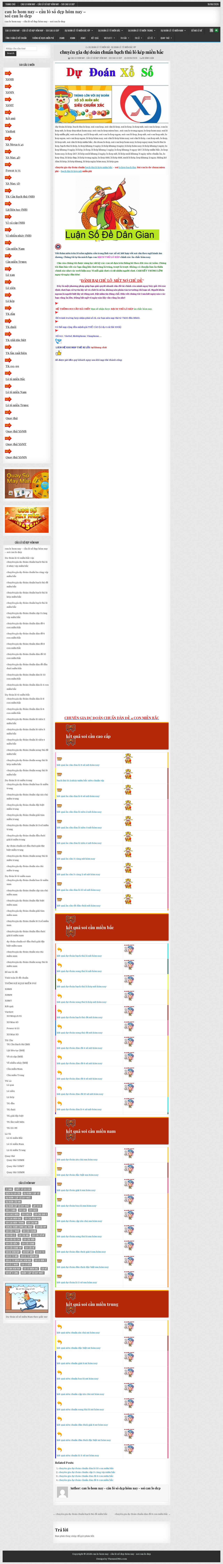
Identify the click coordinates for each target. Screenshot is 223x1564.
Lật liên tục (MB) (16, 209)
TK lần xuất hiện (16, 353)
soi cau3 (33, 1210)
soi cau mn (32, 1222)
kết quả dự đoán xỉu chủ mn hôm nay (77, 1159)
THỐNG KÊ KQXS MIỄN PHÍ (43, 38)
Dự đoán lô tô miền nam (172, 30)
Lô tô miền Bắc (15, 379)
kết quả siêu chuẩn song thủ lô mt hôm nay (80, 1409)
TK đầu (10, 314)
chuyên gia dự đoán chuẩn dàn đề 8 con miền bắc (86, 1480)
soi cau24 (26, 1214)
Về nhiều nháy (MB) (18, 235)
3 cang (9, 1189)
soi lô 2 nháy (12, 1264)
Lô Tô (150, 38)
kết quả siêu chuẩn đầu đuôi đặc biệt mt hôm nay (84, 1440)
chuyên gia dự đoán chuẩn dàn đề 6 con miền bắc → (143, 1514)
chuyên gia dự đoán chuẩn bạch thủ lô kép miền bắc (112, 52)
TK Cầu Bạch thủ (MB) (20, 196)
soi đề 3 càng (12, 1273)
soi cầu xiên (28, 1239)
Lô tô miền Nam (16, 392)
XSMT (83, 38)
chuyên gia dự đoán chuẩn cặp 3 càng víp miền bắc (87, 1472)
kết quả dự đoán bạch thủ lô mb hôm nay (79, 956)
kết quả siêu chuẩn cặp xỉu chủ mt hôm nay (80, 1394)
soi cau (22, 1210)
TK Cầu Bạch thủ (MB (18, 1044)
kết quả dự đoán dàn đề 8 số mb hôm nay (79, 1078)
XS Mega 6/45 (15, 144)
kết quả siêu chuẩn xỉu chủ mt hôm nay (78, 1332)
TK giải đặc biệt (16, 340)
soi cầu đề (29, 1247)
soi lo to (40, 1252)
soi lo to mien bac (29, 1256)
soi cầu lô (10, 1235)
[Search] (211, 30)
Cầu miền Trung (16, 262)
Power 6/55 (13, 170)
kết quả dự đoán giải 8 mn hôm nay (76, 1190)
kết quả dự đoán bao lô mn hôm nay (76, 1205)
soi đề (44, 1268)
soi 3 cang (11, 1210)
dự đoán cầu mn (13, 1201)
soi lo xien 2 (40, 1260)
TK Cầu (123, 38)
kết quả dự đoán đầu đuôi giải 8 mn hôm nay (81, 1251)
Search (10, 53)
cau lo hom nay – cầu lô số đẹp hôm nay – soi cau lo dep (48, 4)
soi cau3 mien (12, 1214)
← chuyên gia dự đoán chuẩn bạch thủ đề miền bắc (80, 1514)
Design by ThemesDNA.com (111, 1559)
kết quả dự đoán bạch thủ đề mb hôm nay (79, 1017)
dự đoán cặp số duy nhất (18, 1206)
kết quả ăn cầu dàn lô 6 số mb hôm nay (78, 765)
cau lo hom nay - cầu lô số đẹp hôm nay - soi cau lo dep (96, 57)
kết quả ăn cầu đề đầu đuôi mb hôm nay (79, 905)
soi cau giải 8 (40, 1214)
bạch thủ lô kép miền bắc (99, 167)
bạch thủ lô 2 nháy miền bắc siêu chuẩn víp (80, 780)
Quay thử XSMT (16, 444)
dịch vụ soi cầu (13, 1193)
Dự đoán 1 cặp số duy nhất (18, 1197)
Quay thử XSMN (16, 457)
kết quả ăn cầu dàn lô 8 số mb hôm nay (78, 796)
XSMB (61, 38)
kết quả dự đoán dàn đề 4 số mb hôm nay (79, 1048)
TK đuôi (11, 327)
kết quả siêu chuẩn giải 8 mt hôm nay (77, 1363)
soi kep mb (28, 1252)
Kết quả (94, 38)
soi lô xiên (26, 1264)
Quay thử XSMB (16, 431)
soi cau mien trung (15, 1222)
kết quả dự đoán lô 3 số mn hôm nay (77, 1282)
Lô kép (10, 301)
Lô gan (10, 275)
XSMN (72, 38)
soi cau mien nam (33, 1218)
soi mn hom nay (13, 1268)
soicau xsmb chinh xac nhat (19, 1227)
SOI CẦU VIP (41, 1227)
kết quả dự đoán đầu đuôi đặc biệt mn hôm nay (83, 1267)
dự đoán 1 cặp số (31, 1193)
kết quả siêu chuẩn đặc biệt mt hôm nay (79, 1348)
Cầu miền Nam (15, 248)
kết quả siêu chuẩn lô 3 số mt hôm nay (78, 1455)
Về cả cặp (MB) (15, 222)
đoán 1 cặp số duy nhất (32, 1273)
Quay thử (165, 38)
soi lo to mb (12, 1256)
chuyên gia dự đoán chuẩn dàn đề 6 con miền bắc (86, 1476)
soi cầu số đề (38, 1235)
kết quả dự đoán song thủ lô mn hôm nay (79, 1236)
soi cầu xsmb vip (14, 1247)
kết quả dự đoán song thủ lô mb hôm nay (79, 971)
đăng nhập (71, 1536)
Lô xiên (11, 288)
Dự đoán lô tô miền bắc (109, 30)
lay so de (37, 1206)
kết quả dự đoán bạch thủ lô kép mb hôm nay (81, 986)
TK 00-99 (12, 366)
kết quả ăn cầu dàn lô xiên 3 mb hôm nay (79, 827)
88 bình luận (148, 57)
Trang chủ (10, 4)
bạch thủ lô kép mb (71, 171)
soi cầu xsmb (28, 1243)
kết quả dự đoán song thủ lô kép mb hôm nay (81, 1002)
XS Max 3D (13, 183)
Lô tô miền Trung (17, 405)
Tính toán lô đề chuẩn (15, 38)
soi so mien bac (31, 1268)
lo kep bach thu (127, 167)
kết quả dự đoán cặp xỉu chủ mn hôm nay (79, 1221)
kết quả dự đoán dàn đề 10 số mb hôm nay (80, 1094)
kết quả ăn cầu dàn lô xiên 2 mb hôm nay (79, 812)
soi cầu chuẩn (29, 1231)
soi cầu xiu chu (13, 1239)
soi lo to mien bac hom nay (18, 1260)
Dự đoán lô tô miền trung (140, 30)
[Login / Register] (216, 30)
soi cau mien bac (13, 1218)
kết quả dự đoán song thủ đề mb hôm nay (79, 1032)
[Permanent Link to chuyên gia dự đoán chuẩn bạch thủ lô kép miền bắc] (111, 93)
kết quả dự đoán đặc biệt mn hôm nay (77, 1175)
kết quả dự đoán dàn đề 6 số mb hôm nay (79, 1063)
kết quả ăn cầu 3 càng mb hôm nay (76, 858)
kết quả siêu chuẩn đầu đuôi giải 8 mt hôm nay (82, 1425)
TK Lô (137, 38)
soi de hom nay (13, 1252)
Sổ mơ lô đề (196, 30)
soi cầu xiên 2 (12, 1243)
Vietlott (108, 38)
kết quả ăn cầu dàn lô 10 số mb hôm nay (79, 890)
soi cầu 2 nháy (13, 1231)
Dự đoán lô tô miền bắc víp (77, 30)
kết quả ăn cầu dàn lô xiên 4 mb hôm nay (79, 843)
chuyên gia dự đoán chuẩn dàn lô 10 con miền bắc (86, 1468)
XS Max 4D (13, 157)
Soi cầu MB (23, 1235)
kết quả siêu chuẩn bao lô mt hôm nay (77, 1378)
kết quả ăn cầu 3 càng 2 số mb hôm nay (78, 874)
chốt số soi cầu (23, 1189)
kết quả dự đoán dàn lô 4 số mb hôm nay (79, 1109)
